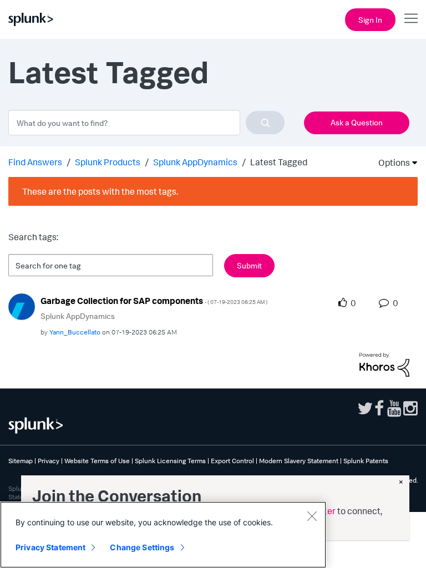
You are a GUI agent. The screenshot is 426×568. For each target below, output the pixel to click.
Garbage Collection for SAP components (153, 300)
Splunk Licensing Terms (170, 461)
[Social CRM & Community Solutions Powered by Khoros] (384, 363)
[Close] (311, 515)
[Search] (265, 122)
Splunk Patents (365, 461)
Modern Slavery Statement (298, 461)
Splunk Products (107, 162)
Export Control (232, 461)
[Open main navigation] (411, 18)
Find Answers (35, 162)
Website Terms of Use (97, 461)
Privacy (48, 461)
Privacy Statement (50, 547)
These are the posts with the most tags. (100, 191)
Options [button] (390, 162)
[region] (163, 534)
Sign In (370, 19)
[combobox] (146, 122)
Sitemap (20, 461)
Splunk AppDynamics (195, 162)
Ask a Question (357, 122)
